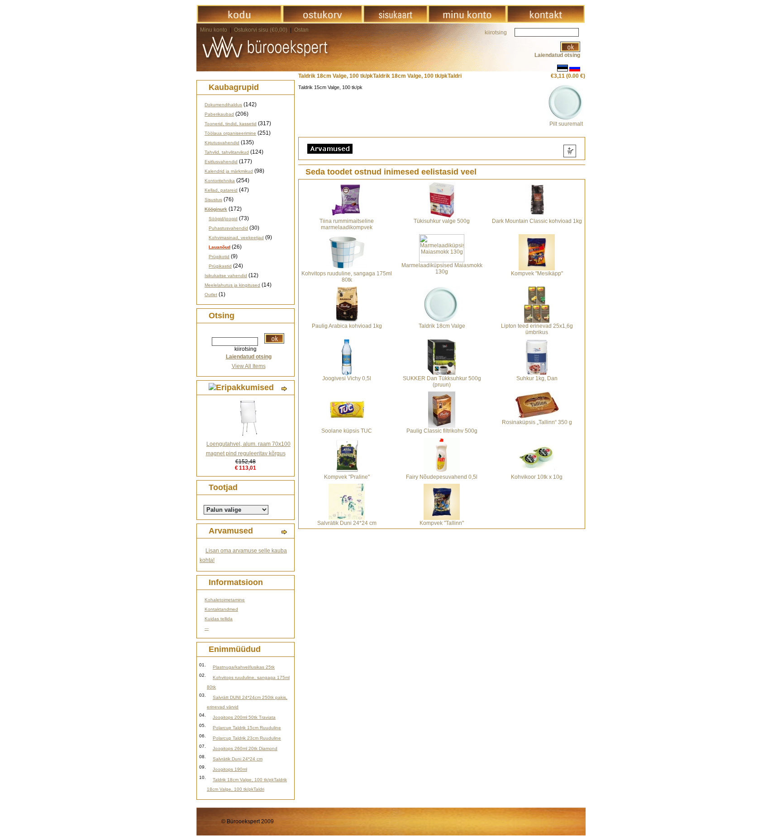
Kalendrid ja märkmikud (229, 171)
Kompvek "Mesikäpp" (537, 273)
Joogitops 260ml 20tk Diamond (245, 748)
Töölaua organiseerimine (230, 133)
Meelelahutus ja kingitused (232, 285)
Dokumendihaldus (223, 104)
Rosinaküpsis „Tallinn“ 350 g (537, 422)
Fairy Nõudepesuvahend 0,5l (441, 477)
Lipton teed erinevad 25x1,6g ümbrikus (537, 329)
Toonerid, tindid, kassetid (231, 123)
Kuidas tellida (219, 618)
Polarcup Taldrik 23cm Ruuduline (247, 738)
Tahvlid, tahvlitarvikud (227, 152)
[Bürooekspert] (239, 21)
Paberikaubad (219, 114)
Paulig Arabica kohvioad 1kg (347, 326)
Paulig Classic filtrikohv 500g (441, 431)
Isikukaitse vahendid (226, 275)
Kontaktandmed (221, 609)
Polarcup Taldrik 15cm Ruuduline (247, 727)
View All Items (249, 366)
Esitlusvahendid (221, 161)
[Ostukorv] (322, 21)
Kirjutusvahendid (222, 142)
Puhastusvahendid (228, 228)
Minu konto (213, 30)
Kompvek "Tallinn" (442, 523)
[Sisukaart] (395, 21)
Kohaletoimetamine (225, 599)
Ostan (301, 30)
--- (207, 628)
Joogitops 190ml (230, 769)
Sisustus (213, 199)
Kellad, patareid (221, 190)
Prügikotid (219, 256)
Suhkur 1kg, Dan (537, 378)
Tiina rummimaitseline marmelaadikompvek (346, 224)
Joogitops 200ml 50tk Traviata (244, 717)
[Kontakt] (545, 21)
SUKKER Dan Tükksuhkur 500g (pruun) (442, 381)
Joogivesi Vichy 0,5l (346, 378)
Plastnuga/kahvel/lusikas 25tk (244, 667)
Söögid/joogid (223, 218)
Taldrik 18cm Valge (442, 326)
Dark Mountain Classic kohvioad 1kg (537, 221)
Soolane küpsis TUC (346, 431)
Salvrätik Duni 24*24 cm (237, 758)
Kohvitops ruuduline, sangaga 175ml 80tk (346, 276)
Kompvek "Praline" (347, 477)
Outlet (211, 294)
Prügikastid (220, 266)
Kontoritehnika (220, 180)
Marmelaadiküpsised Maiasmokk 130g (441, 268)
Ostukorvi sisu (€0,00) (261, 30)
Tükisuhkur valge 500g (442, 221)
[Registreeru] (467, 21)
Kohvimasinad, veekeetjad (236, 237)
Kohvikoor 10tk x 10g (537, 477)
